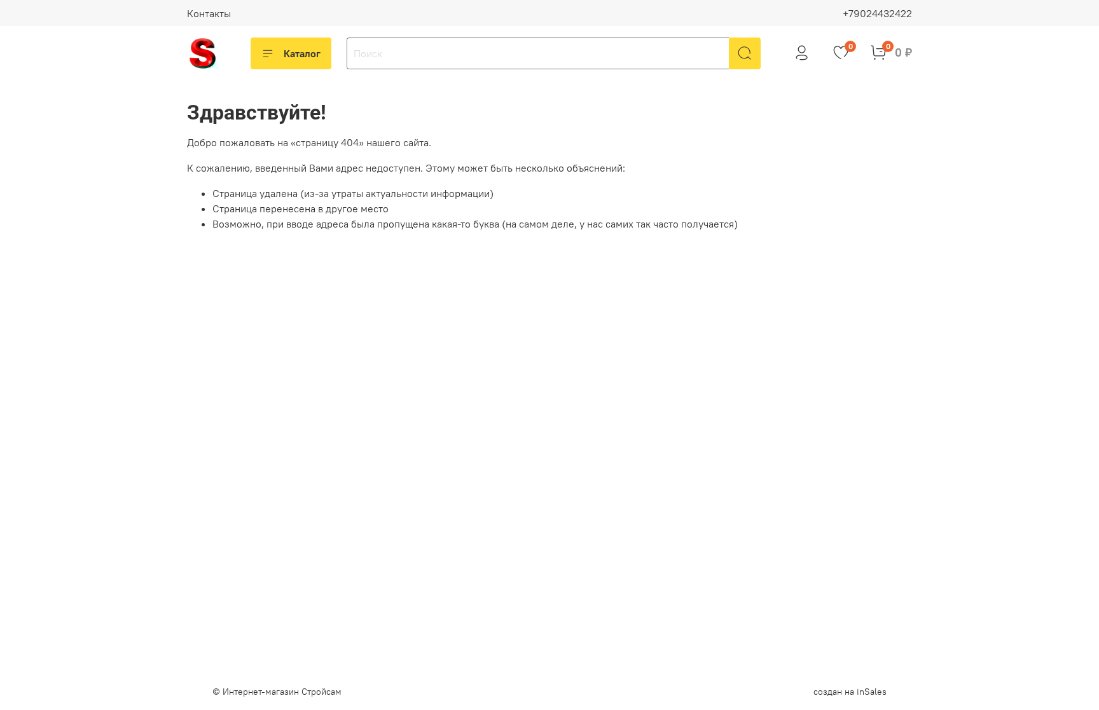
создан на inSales (850, 691)
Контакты (209, 13)
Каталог (302, 53)
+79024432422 (877, 13)
